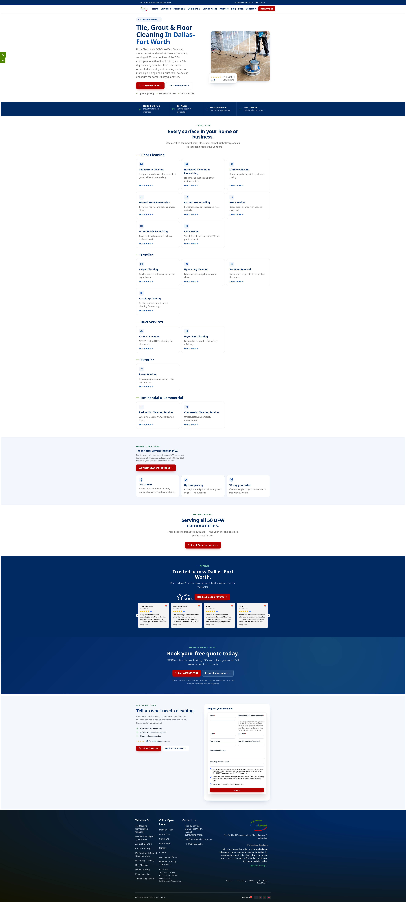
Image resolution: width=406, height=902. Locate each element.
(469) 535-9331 (261, 2)
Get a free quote (178, 85)
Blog (233, 8)
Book (240, 8)
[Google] (269, 897)
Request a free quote (216, 673)
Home (155, 8)
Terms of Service (226, 784)
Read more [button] (144, 625)
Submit (237, 790)
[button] (268, 615)
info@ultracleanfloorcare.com (244, 2)
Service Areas (210, 8)
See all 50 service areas (203, 545)
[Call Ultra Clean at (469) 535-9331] (3, 55)
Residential (179, 8)
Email (212, 734)
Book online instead (174, 748)
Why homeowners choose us (154, 467)
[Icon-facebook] (256, 897)
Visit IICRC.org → (258, 866)
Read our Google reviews (210, 596)
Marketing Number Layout (219, 762)
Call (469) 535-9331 (152, 85)
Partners (224, 8)
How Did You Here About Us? (249, 741)
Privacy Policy (238, 784)
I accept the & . (228, 784)
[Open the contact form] (2, 60)
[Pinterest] (264, 897)
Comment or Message (218, 750)
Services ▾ (166, 8)
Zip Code (242, 734)
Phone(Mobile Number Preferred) (251, 716)
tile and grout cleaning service (165, 69)
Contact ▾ (251, 8)
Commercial (194, 8)
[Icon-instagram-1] (260, 897)
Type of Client (215, 741)
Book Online (266, 8)
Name (212, 716)
